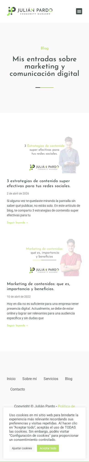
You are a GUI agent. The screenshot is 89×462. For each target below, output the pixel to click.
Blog (68, 379)
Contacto (17, 389)
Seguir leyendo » (17, 222)
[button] (79, 11)
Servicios (51, 379)
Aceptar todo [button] (48, 448)
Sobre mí (29, 379)
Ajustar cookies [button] (22, 448)
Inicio (11, 379)
